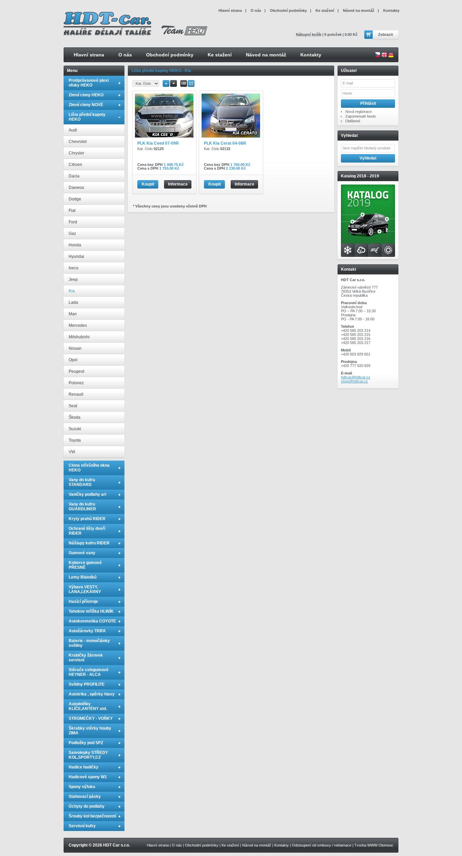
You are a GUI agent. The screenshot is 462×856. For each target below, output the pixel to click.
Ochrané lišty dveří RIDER (87, 531)
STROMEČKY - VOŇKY (91, 718)
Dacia (74, 176)
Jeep (73, 279)
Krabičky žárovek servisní (86, 657)
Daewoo (76, 187)
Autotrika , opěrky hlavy (92, 694)
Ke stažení (220, 54)
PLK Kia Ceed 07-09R (158, 143)
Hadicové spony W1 (88, 777)
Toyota (75, 440)
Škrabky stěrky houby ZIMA (90, 730)
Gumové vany (82, 553)
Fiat (72, 210)
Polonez (76, 383)
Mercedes (78, 325)
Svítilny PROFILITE (87, 684)
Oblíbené (352, 121)
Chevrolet (78, 141)
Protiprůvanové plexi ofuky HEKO (89, 83)
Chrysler (76, 153)
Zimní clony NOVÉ (86, 104)
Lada (73, 302)
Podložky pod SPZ (86, 742)
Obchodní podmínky (169, 54)
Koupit (148, 184)
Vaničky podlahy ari (87, 494)
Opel (73, 360)
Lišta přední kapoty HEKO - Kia (161, 70)
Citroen (75, 164)
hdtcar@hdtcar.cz (355, 377)
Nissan (75, 348)
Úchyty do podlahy (87, 806)
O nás (125, 54)
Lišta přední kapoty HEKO (87, 117)
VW (72, 451)
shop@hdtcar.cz (354, 381)
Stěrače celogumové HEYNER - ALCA (89, 672)
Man (73, 314)
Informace (178, 184)
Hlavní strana (89, 54)
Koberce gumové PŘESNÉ (85, 565)
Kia (72, 291)
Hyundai (76, 256)
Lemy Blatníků (82, 577)
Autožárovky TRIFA (87, 631)
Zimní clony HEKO (86, 95)
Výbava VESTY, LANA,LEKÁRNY (85, 589)
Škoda (74, 417)
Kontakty (310, 54)
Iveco (73, 268)
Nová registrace (358, 111)
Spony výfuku (82, 786)
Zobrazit (385, 34)
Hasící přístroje (83, 601)
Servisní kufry (82, 826)
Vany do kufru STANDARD (82, 482)
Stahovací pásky (85, 796)
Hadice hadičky (83, 767)
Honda (75, 245)
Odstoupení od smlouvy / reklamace (321, 845)
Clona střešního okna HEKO (89, 467)
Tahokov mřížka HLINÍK (91, 611)
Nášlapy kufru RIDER (89, 543)
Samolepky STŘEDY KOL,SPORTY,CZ (88, 755)
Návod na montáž (266, 54)
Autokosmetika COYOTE (92, 621)
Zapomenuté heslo (360, 116)
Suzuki (75, 428)
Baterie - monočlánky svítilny (89, 643)
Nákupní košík (308, 34)
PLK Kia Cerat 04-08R (225, 143)
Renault (76, 394)
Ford (73, 222)
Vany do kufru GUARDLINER (82, 506)
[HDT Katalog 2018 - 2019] (368, 255)
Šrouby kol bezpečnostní (92, 816)
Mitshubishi (79, 337)
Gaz (72, 233)
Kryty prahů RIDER (87, 518)
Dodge (75, 199)
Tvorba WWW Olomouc (373, 845)
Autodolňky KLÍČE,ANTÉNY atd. (88, 706)
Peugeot (76, 371)
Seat (73, 405)
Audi (73, 130)
